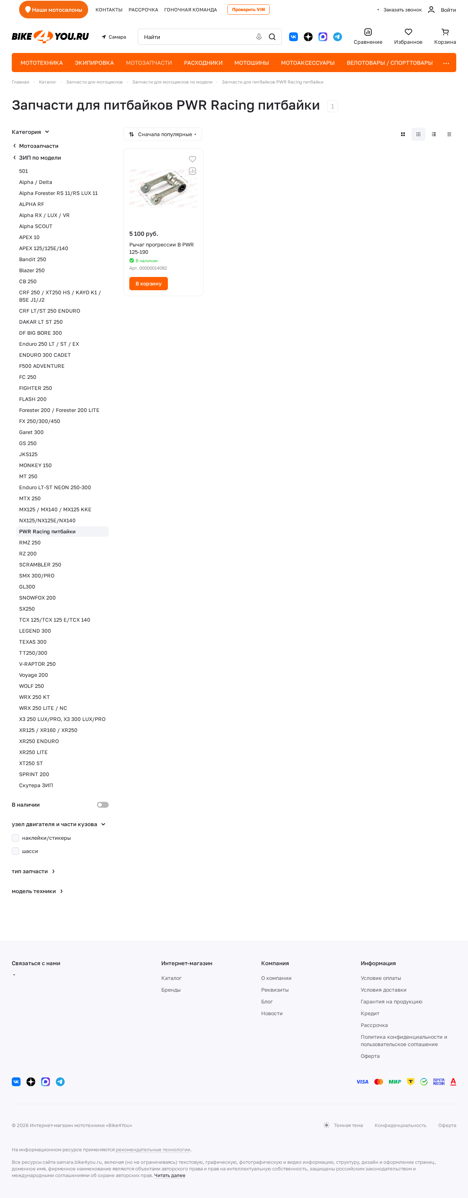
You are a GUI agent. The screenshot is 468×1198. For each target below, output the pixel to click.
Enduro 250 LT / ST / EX (49, 344)
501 (23, 171)
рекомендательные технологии (153, 1149)
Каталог (171, 978)
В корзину (149, 283)
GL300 (27, 586)
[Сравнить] (192, 171)
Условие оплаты (381, 978)
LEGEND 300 (35, 631)
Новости (272, 1013)
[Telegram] (337, 36)
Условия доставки (384, 990)
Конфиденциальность (400, 1125)
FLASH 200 (33, 399)
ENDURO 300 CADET (45, 355)
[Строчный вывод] (434, 134)
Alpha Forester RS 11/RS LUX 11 (58, 193)
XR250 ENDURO (39, 741)
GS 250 (28, 443)
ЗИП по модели (40, 157)
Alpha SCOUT (36, 226)
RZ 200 (28, 553)
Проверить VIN (248, 9)
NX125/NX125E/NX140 (47, 520)
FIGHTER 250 (35, 388)
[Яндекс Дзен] (308, 36)
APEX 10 (29, 237)
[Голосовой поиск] (259, 36)
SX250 (27, 608)
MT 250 (28, 476)
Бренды (171, 990)
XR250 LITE (33, 752)
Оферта (370, 1056)
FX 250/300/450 (39, 421)
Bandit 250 (32, 259)
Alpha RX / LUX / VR (44, 215)
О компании (276, 978)
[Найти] (272, 37)
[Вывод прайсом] (449, 134)
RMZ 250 (30, 542)
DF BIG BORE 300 (40, 333)
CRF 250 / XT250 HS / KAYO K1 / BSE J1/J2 (60, 296)
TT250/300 (33, 653)
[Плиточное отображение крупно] (403, 134)
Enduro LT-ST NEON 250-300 (55, 487)
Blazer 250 (32, 270)
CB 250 (28, 281)
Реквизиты (275, 990)
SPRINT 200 (34, 774)
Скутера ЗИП (36, 785)
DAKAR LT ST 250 (41, 322)
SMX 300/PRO (36, 575)
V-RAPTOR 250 (37, 664)
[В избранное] (192, 159)
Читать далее (170, 1175)
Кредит (370, 1013)
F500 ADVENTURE (42, 366)
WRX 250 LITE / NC (43, 708)
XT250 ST (31, 763)
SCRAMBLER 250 (40, 564)
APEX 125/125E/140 (43, 248)
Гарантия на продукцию (391, 1001)
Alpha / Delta (35, 182)
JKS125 (28, 454)
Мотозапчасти (38, 145)
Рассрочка (374, 1025)
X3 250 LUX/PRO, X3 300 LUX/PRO (62, 719)
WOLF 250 (31, 686)
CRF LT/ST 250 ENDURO (49, 311)
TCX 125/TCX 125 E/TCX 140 (54, 619)
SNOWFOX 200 (37, 597)
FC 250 (27, 377)
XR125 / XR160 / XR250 (48, 730)
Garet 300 (31, 432)
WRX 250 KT (34, 697)
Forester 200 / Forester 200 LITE (59, 410)
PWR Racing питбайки (47, 531)
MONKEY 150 (35, 465)
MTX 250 (30, 498)
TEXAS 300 (33, 642)
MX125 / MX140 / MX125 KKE (55, 509)
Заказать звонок (403, 10)
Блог (267, 1001)
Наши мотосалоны (57, 9)
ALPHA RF (31, 204)
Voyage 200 (33, 675)
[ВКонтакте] (293, 36)
